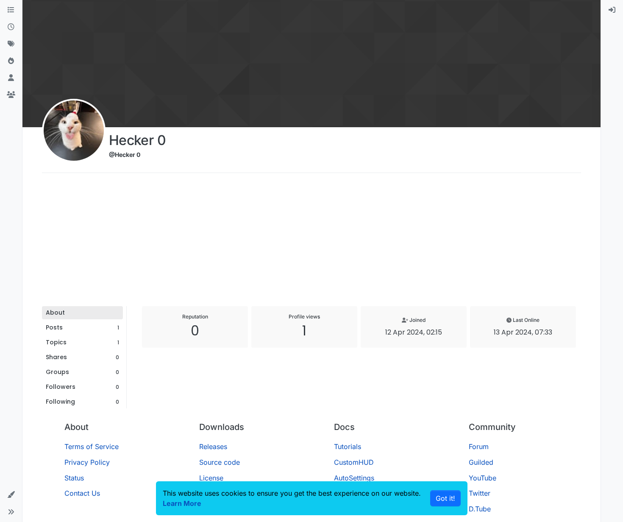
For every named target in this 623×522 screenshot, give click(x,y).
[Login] (612, 10)
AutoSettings (354, 478)
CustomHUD (354, 462)
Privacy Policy (87, 462)
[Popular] (11, 61)
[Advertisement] (311, 242)
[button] (11, 495)
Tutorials (347, 446)
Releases (213, 446)
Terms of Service (91, 446)
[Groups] (11, 95)
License (211, 478)
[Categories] (11, 10)
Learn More (182, 503)
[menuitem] (612, 10)
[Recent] (11, 27)
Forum (479, 446)
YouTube (482, 478)
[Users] (11, 78)
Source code (219, 462)
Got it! (445, 498)
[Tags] (11, 44)
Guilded (481, 462)
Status (74, 478)
